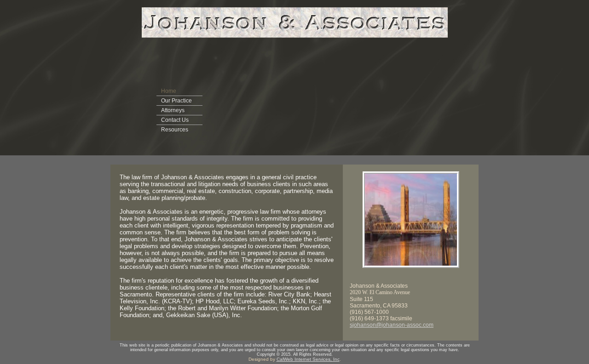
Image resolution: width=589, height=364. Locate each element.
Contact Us (175, 120)
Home (168, 91)
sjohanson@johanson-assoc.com (391, 325)
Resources (174, 129)
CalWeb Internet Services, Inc (308, 359)
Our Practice (176, 100)
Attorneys (173, 110)
